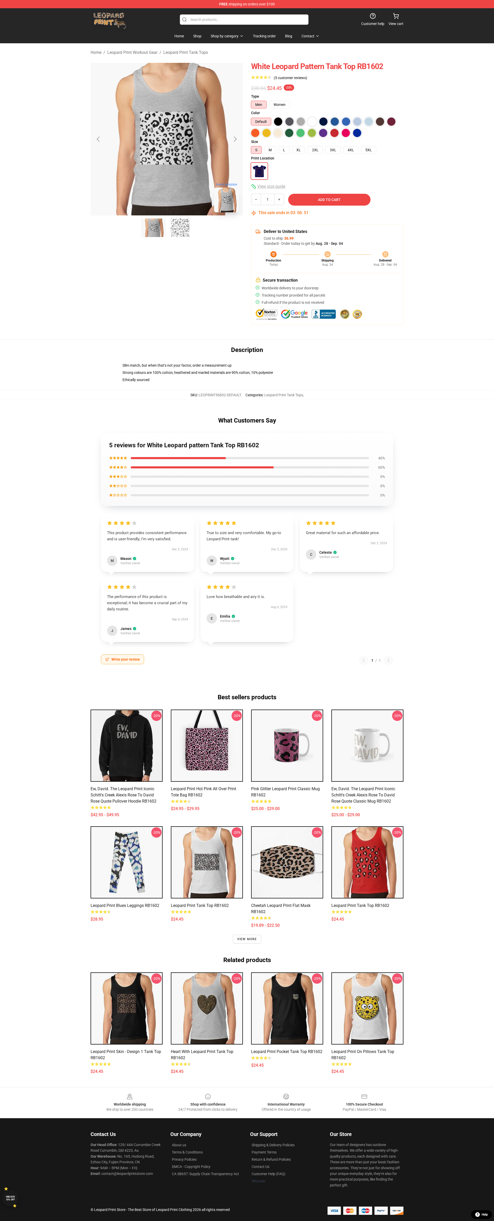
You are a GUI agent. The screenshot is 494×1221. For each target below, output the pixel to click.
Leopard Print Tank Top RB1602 (200, 905)
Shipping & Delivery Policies (273, 1145)
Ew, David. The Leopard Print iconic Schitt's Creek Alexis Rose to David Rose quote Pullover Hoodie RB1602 (123, 795)
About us (179, 1145)
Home (96, 52)
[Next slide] (235, 139)
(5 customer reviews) (290, 78)
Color (255, 113)
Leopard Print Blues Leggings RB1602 (125, 905)
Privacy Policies (184, 1159)
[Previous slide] (98, 139)
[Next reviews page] (388, 660)
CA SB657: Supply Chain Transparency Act (205, 1174)
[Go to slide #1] (153, 227)
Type (255, 96)
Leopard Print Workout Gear (132, 52)
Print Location (262, 158)
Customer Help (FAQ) (268, 1174)
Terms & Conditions (187, 1152)
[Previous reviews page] (363, 660)
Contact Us (260, 1167)
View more (247, 939)
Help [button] (485, 1214)
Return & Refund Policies (271, 1159)
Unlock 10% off (10, 1198)
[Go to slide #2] (180, 227)
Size (254, 142)
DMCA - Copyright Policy (191, 1167)
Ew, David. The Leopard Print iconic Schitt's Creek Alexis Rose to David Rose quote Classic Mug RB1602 (363, 795)
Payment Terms (264, 1152)
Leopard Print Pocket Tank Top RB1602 (286, 1051)
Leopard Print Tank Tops (185, 52)
